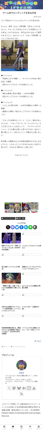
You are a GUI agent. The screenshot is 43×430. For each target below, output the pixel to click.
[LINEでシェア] (30, 227)
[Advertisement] (21, 178)
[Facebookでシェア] (21, 227)
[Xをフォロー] (9, 388)
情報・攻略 (21, 218)
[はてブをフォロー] (24, 388)
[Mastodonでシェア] (12, 227)
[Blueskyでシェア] (17, 227)
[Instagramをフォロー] (29, 388)
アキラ (21, 373)
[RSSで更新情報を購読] (21, 393)
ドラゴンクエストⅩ (9, 218)
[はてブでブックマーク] (26, 227)
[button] (35, 227)
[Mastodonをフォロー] (14, 388)
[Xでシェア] (8, 227)
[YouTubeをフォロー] (34, 388)
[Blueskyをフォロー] (19, 388)
